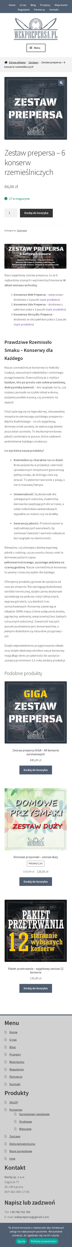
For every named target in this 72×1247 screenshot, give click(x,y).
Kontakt (54, 9)
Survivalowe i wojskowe (34, 1114)
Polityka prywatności (43, 1241)
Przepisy (45, 5)
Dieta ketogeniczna (22, 1144)
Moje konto (61, 5)
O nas (23, 5)
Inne (12, 1158)
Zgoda (21, 1241)
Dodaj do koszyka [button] (36, 770)
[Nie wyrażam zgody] (67, 1235)
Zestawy (33, 62)
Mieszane (25, 1129)
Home (12, 5)
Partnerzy (39, 9)
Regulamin (24, 9)
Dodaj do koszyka (36, 213)
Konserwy (15, 1110)
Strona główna (17, 62)
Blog (33, 5)
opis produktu (50, 299)
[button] (61, 83)
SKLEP (13, 1102)
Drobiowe (25, 1121)
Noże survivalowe (20, 1151)
